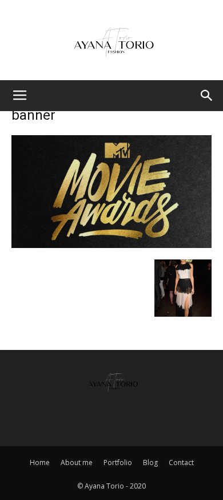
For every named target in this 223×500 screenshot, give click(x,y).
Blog (150, 462)
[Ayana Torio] (111, 41)
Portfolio (117, 462)
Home (40, 462)
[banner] (111, 244)
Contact (181, 462)
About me (77, 462)
